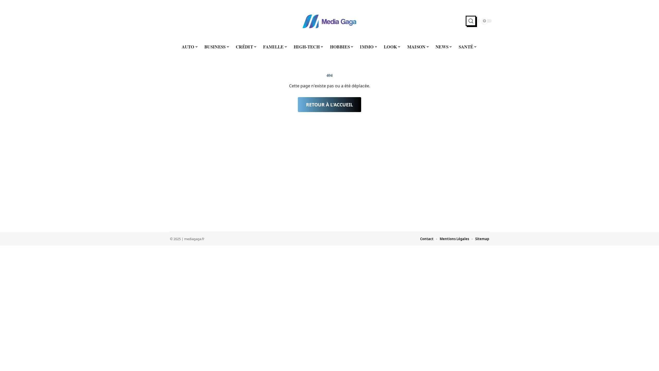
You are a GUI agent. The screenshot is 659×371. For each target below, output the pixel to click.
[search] (471, 21)
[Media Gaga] (329, 20)
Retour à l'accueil (329, 105)
